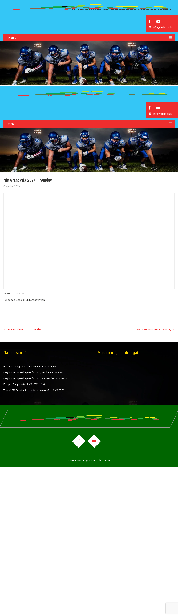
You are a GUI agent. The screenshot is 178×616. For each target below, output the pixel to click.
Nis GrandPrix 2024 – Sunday (22, 329)
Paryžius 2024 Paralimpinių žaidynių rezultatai (27, 372)
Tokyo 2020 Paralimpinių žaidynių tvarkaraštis (27, 390)
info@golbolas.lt (162, 27)
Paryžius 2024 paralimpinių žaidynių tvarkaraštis (28, 378)
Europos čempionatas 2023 (17, 384)
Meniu (12, 38)
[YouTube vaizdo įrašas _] (89, 241)
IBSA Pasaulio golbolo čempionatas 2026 (24, 366)
